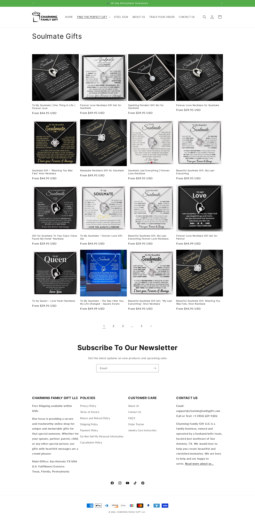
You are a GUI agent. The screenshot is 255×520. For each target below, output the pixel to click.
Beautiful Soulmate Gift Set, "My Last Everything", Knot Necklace (150, 302)
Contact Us (134, 411)
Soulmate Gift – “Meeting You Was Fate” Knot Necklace (52, 172)
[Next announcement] (222, 3)
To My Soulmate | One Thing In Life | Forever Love (53, 107)
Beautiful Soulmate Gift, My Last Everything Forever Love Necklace (148, 237)
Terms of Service (89, 411)
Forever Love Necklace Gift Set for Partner (196, 237)
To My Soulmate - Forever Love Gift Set (101, 237)
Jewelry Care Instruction (142, 430)
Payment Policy (89, 430)
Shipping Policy (89, 424)
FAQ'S (131, 418)
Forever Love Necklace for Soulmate (197, 105)
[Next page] (151, 326)
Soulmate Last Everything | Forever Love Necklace (149, 172)
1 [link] (104, 326)
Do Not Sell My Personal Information (102, 436)
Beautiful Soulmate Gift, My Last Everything (195, 172)
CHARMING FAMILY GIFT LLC (131, 512)
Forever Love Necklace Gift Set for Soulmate (100, 107)
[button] (93, 17)
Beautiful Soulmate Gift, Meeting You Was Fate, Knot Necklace (198, 302)
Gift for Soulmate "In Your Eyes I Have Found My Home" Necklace (54, 237)
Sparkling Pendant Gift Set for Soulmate (146, 107)
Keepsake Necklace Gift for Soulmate (102, 170)
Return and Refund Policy (95, 418)
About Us (133, 405)
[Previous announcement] (33, 3)
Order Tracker (136, 424)
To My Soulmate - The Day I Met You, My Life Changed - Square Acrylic (102, 302)
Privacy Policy (88, 405)
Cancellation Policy (91, 442)
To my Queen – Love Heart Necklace (53, 300)
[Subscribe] (155, 368)
